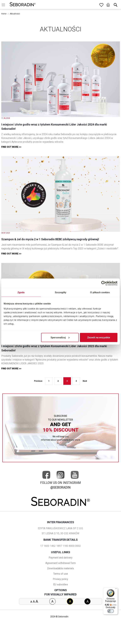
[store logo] (23, 5)
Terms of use (60, 573)
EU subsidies (60, 584)
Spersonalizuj (58, 337)
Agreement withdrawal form (60, 563)
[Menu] (116, 589)
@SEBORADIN (60, 487)
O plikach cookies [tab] (100, 292)
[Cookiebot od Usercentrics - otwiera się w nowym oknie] (103, 283)
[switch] (110, 611)
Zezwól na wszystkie (98, 337)
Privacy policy (60, 579)
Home (3, 14)
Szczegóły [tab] (60, 292)
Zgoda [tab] (21, 292)
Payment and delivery (60, 557)
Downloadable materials (60, 568)
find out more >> (11, 147)
